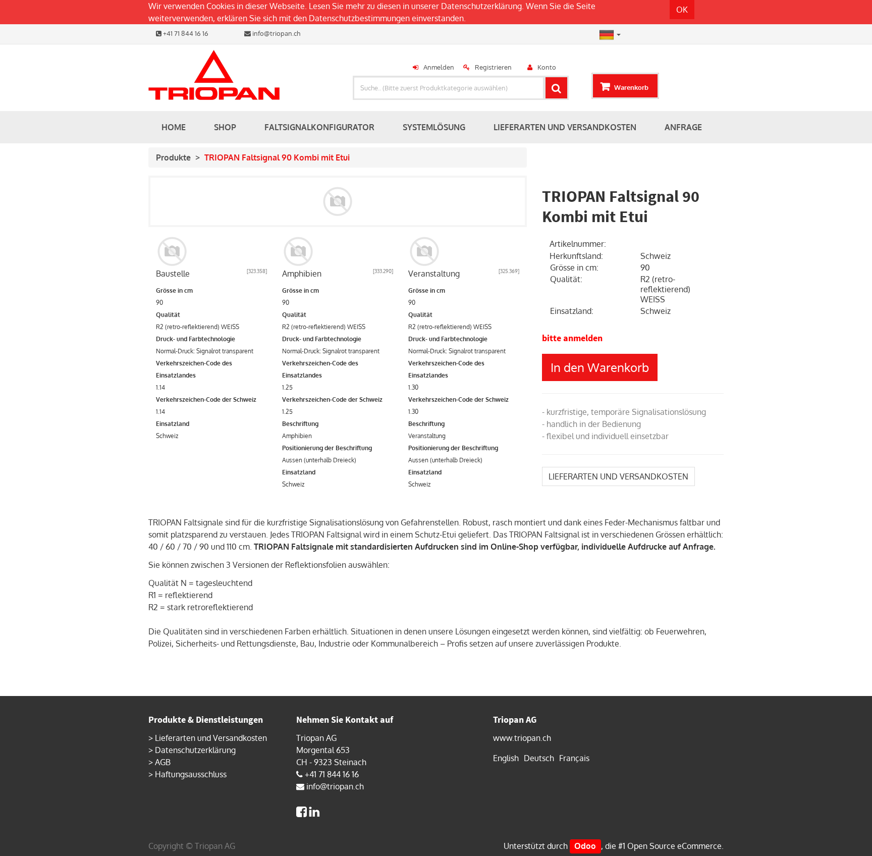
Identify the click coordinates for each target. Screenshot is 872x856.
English (506, 758)
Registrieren (493, 67)
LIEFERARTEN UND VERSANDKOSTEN (618, 476)
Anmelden (438, 67)
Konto (546, 67)
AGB (163, 762)
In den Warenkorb (600, 367)
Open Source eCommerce (674, 846)
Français (574, 758)
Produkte (173, 157)
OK (682, 10)
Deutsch (539, 758)
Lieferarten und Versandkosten (211, 738)
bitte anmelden (572, 338)
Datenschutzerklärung (481, 6)
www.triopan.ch (522, 738)
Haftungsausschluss (191, 774)
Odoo (585, 846)
